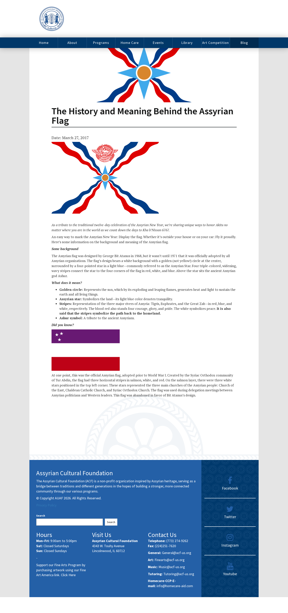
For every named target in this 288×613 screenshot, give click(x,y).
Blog (244, 42)
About (72, 42)
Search (40, 515)
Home (44, 42)
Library (187, 42)
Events (158, 42)
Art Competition (215, 42)
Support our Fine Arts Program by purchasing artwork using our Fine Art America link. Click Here (61, 570)
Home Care (129, 42)
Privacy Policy (46, 505)
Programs (101, 42)
